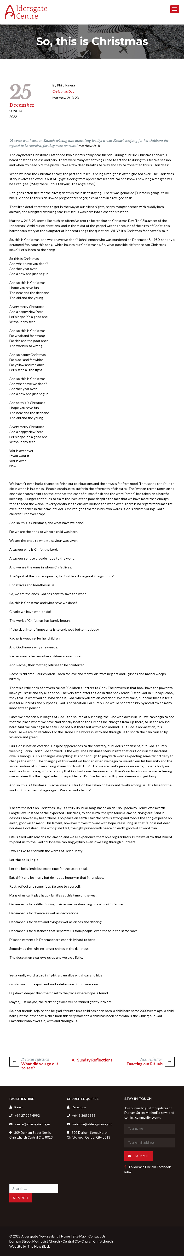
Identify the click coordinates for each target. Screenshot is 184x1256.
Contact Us (97, 1236)
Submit (142, 1156)
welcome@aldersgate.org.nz (92, 1124)
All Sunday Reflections (92, 1059)
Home (65, 1236)
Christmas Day (63, 91)
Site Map (79, 1236)
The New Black (38, 1246)
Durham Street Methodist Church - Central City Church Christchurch (61, 1241)
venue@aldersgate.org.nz (32, 1124)
